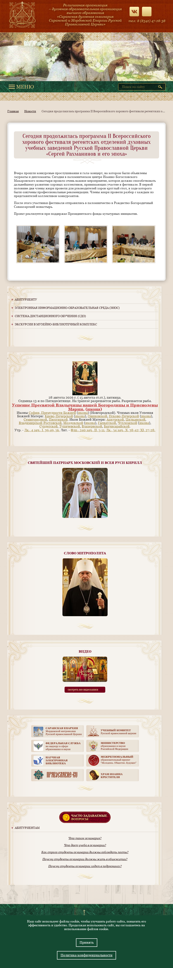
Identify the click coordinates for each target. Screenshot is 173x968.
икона (93, 409)
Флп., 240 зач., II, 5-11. (88, 430)
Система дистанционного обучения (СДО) (50, 316)
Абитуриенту (26, 299)
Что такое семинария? (84, 838)
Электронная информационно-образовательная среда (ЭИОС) (67, 307)
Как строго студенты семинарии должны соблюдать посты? (84, 852)
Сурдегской (48, 426)
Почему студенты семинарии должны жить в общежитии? (84, 859)
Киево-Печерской (59, 416)
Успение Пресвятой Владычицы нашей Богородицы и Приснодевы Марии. (85, 407)
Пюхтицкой (58, 419)
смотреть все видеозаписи (83, 689)
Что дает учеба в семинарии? (85, 845)
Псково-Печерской (124, 416)
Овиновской (97, 416)
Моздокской (73, 423)
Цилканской (135, 419)
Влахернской (92, 426)
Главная (13, 111)
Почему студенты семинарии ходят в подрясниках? (85, 866)
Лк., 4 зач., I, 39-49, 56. (42, 430)
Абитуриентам (27, 827)
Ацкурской (115, 419)
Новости (30, 111)
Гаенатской (107, 423)
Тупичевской (69, 426)
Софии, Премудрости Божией (52, 413)
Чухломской (127, 423)
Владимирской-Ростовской (40, 423)
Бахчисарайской (117, 426)
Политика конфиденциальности (86, 955)
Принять (87, 942)
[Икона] (84, 394)
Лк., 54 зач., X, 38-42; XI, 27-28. (130, 430)
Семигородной (35, 419)
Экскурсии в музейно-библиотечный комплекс (56, 324)
